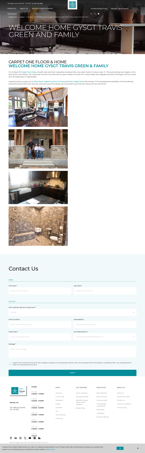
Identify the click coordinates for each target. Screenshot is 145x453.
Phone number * (14, 319)
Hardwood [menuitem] (59, 400)
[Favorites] (95, 14)
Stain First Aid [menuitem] (102, 397)
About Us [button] (24, 8)
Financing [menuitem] (59, 418)
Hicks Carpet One (75, 81)
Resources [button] (12, 14)
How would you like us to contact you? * (22, 307)
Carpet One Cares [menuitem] (123, 397)
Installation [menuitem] (101, 413)
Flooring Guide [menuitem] (102, 400)
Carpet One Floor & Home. (24, 442)
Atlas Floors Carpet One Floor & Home (49, 81)
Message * (12, 344)
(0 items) (98, 13)
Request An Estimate (119, 9)
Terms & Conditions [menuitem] (124, 404)
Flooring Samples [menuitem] (82, 397)
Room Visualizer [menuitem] (82, 393)
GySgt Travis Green (29, 72)
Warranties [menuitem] (100, 410)
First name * (13, 285)
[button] (91, 14)
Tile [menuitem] (57, 411)
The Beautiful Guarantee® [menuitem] (101, 405)
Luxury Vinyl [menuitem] (60, 397)
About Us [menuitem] (120, 393)
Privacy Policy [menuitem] (122, 407)
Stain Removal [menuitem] (102, 393)
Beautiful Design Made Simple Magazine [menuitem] (82, 402)
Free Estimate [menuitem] (61, 415)
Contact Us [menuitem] (121, 400)
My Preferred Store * (81, 331)
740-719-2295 (38, 3)
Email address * (79, 319)
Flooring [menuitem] (58, 393)
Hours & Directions (99, 9)
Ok (120, 448)
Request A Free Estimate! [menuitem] (42, 8)
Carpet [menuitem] (58, 404)
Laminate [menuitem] (59, 407)
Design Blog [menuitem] (80, 408)
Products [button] (11, 8)
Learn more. (50, 449)
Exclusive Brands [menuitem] (103, 417)
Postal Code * (13, 331)
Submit (72, 373)
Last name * (78, 285)
